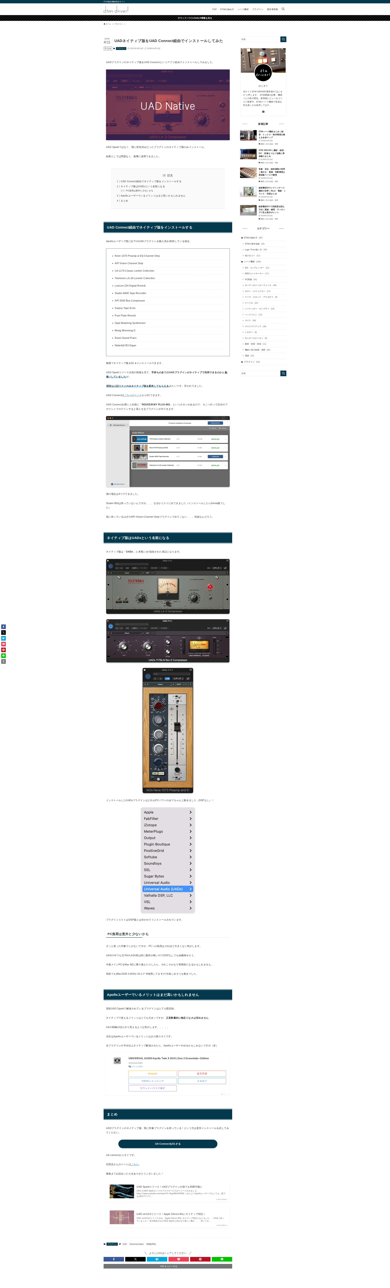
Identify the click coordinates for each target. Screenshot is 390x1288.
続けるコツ (252, 255)
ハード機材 (252, 261)
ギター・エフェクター (257, 291)
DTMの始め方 (253, 237)
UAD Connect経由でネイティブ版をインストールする (151, 181)
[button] (114, 1259)
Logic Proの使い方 (256, 249)
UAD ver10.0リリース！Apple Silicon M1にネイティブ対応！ (171, 1214)
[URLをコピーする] (3, 661)
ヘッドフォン (253, 315)
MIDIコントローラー (257, 273)
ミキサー (251, 332)
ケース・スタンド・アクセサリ (261, 297)
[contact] (263, 111)
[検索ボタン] (283, 9)
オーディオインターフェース (261, 285)
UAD (125, 1244)
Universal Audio (137, 1244)
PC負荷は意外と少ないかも (139, 190)
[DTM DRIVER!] (116, 9)
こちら (134, 1164)
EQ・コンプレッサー (257, 268)
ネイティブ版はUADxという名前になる (143, 186)
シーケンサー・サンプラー (260, 309)
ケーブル (251, 303)
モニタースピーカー (256, 338)
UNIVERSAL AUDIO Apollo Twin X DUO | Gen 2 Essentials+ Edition (169, 1058)
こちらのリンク (133, 395)
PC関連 (251, 279)
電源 (249, 355)
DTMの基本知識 (255, 244)
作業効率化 (151, 1244)
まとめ (124, 200)
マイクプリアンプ (255, 326)
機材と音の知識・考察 (257, 350)
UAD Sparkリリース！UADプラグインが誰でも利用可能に (169, 1186)
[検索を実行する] (283, 39)
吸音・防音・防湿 (255, 344)
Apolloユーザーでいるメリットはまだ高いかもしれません (153, 195)
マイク (250, 320)
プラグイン (121, 48)
